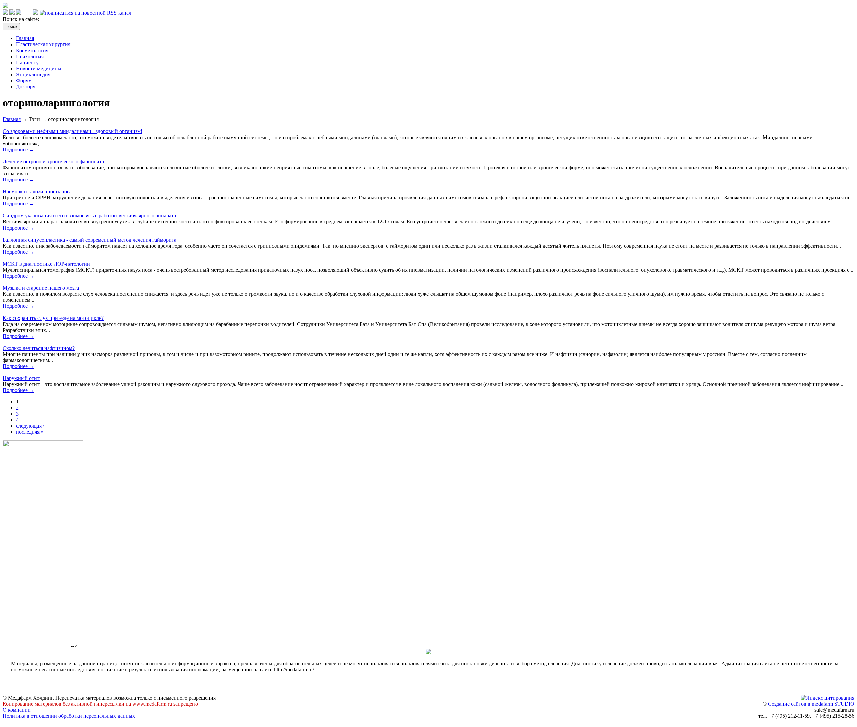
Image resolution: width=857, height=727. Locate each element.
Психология (30, 56)
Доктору (25, 86)
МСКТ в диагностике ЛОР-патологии (46, 264)
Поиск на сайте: (22, 19)
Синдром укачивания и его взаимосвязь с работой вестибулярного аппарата (89, 215)
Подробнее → (18, 149)
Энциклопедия (33, 74)
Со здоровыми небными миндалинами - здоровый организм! (72, 131)
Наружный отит (21, 378)
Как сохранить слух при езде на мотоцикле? (53, 318)
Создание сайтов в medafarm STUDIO (811, 704)
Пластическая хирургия (43, 44)
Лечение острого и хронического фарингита (53, 161)
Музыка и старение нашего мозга (41, 288)
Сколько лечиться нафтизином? (39, 348)
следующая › (30, 426)
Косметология (32, 50)
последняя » (30, 432)
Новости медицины (38, 68)
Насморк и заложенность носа (37, 191)
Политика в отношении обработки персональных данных (69, 716)
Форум (24, 80)
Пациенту (27, 62)
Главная (25, 38)
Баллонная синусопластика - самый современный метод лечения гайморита (89, 240)
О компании (17, 710)
